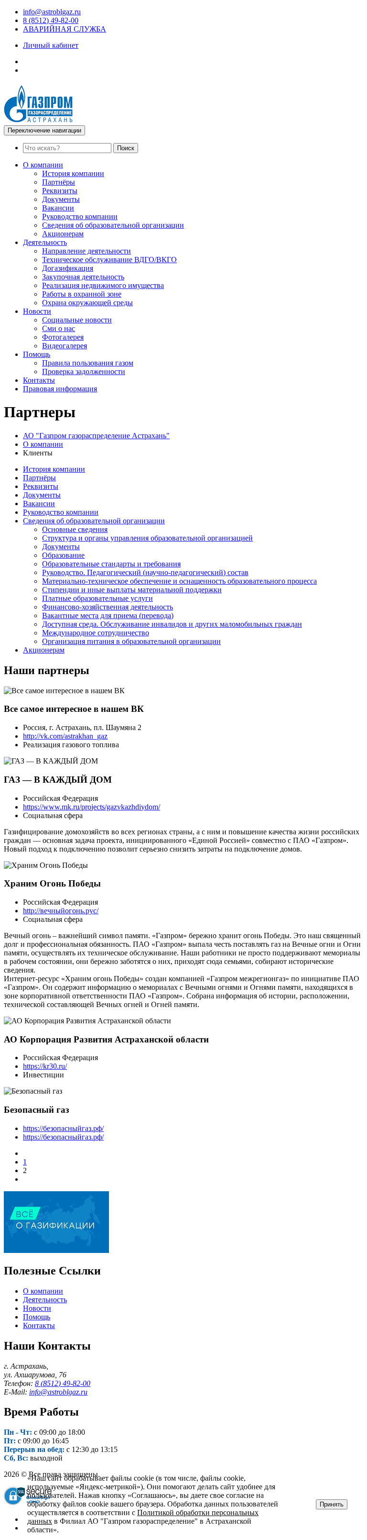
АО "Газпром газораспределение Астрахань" (96, 436)
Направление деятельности (86, 251)
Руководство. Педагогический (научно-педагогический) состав (145, 572)
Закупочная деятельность (83, 277)
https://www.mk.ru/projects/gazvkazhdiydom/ (91, 807)
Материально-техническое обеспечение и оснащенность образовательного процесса (179, 581)
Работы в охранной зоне (81, 294)
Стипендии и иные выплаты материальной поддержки (132, 590)
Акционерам (63, 234)
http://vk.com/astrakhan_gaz (65, 736)
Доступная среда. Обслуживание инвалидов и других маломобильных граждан (172, 624)
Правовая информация (60, 389)
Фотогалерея (63, 337)
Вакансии (58, 208)
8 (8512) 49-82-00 (50, 20)
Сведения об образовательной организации (113, 225)
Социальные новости (77, 320)
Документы (61, 199)
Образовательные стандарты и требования (111, 564)
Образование (63, 555)
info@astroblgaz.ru (52, 12)
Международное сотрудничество (95, 633)
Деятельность (45, 242)
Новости (37, 311)
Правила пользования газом (87, 363)
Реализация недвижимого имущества (103, 285)
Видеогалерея (64, 346)
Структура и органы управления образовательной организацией (147, 538)
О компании (43, 165)
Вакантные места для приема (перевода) (107, 615)
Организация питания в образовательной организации (131, 641)
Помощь (36, 354)
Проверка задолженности (83, 371)
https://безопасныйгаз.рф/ (63, 1128)
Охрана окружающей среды (87, 303)
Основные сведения (75, 529)
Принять (332, 1504)
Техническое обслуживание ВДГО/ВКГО (109, 259)
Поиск (125, 148)
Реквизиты (59, 191)
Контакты (39, 380)
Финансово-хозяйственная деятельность (107, 607)
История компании (73, 173)
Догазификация (67, 268)
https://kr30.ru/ (45, 1066)
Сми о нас (58, 328)
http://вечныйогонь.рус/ (60, 911)
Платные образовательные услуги (97, 598)
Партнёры (58, 182)
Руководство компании (80, 216)
